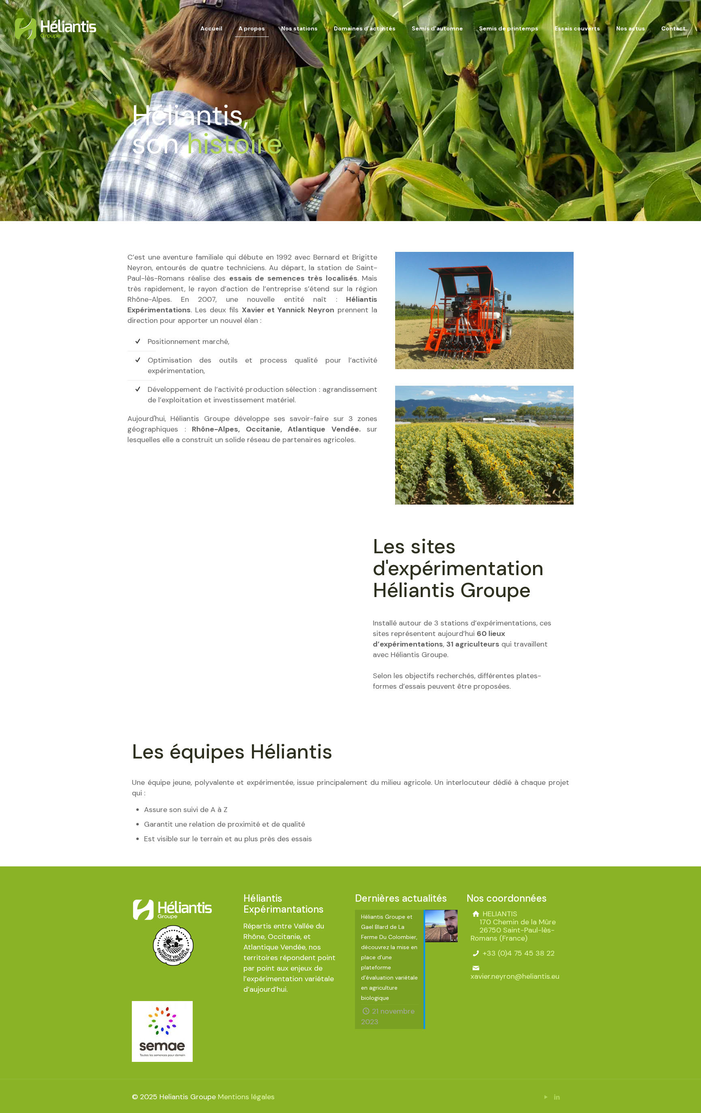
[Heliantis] (55, 28)
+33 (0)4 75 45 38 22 (518, 953)
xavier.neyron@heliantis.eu (515, 976)
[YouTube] (546, 1097)
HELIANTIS (513, 926)
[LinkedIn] (557, 1097)
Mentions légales (246, 1097)
